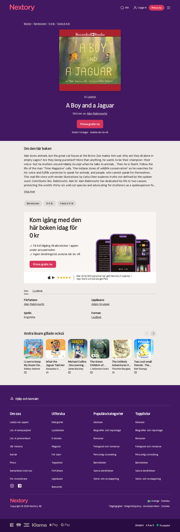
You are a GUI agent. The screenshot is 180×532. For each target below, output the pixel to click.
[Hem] (64, 8)
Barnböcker (40, 23)
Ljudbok (96, 317)
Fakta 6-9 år (63, 23)
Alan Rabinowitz (97, 113)
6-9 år (52, 23)
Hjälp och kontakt (27, 399)
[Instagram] (12, 486)
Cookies (165, 506)
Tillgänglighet (116, 506)
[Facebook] (20, 486)
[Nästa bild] (153, 333)
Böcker (27, 23)
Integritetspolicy (133, 506)
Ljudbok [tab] (38, 291)
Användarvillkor (151, 506)
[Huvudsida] (168, 8)
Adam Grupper (100, 304)
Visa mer (29, 191)
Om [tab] (26, 291)
